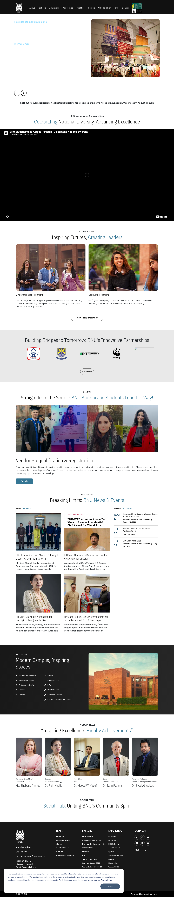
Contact (59, 851)
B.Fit (49, 685)
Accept (110, 886)
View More (87, 371)
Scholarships (41, 56)
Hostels (22, 694)
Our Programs (23, 56)
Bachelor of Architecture (26, 44)
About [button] (32, 8)
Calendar (112, 836)
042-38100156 (22, 852)
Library (21, 690)
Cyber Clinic (87, 848)
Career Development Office (59, 699)
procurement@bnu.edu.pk (42, 473)
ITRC (84, 855)
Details (24, 481)
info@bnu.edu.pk (24, 847)
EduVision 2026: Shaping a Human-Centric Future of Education (140, 515)
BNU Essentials (53, 680)
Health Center (53, 690)
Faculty (85, 851)
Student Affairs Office (27, 675)
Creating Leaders (105, 237)
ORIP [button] (116, 8)
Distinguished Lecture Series (93, 844)
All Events (127, 508)
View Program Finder (87, 317)
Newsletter (113, 863)
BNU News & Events (103, 500)
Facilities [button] (80, 8)
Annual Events (114, 848)
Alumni (59, 844)
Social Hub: (54, 805)
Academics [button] (68, 8)
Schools (42, 8)
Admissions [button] (54, 8)
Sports (50, 675)
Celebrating (45, 121)
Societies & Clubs (54, 694)
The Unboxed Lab (89, 859)
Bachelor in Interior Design (27, 48)
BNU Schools (87, 836)
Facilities (112, 840)
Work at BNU (113, 867)
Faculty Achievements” (109, 730)
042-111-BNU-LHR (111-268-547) (30, 856)
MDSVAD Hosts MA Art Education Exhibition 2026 (136, 529)
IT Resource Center (27, 685)
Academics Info (62, 848)
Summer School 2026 (91, 863)
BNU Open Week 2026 (132, 540)
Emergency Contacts (65, 855)
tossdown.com (150, 894)
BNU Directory (140, 850)
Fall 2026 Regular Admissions (30, 22)
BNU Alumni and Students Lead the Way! (112, 397)
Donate (125, 8)
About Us (60, 836)
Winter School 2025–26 (92, 867)
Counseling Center (27, 680)
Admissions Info (63, 840)
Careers (91, 8)
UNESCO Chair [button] (104, 8)
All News (27, 508)
